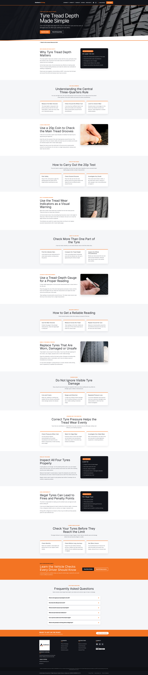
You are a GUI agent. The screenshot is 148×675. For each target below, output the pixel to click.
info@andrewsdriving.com (44, 661)
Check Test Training (82, 647)
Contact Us (41, 663)
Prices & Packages (64, 643)
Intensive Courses (64, 645)
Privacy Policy (91, 673)
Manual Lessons (64, 647)
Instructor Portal (81, 649)
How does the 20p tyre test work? (57, 602)
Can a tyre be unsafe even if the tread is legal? (60, 617)
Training (77, 2)
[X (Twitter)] (102, 644)
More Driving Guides (57, 32)
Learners (66, 2)
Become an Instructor (82, 643)
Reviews (83, 2)
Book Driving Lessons (101, 569)
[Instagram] (100, 644)
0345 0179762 (102, 2)
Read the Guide (45, 32)
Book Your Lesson (102, 633)
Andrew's (40, 2)
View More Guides (88, 569)
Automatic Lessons (64, 649)
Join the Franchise (81, 645)
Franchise (88, 2)
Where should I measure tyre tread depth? (59, 607)
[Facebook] (97, 644)
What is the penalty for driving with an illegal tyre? (61, 622)
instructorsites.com (98, 673)
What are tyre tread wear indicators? (57, 612)
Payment (72, 2)
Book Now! (109, 2)
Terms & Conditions (105, 673)
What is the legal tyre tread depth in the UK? (59, 597)
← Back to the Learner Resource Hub (49, 42)
